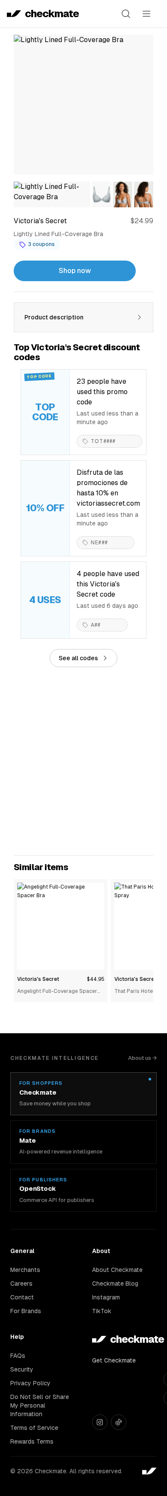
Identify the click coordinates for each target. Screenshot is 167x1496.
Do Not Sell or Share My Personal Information (39, 1405)
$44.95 (95, 979)
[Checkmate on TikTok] (118, 1422)
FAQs (17, 1355)
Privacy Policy (30, 1383)
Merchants (25, 1269)
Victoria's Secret (38, 979)
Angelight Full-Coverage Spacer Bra (57, 991)
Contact (22, 1297)
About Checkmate (117, 1269)
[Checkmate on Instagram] (99, 1422)
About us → (142, 1058)
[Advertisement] (83, 761)
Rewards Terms (32, 1441)
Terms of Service (34, 1427)
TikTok (101, 1311)
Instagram (106, 1297)
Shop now (75, 271)
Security (21, 1369)
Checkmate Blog (115, 1283)
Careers (21, 1283)
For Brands (25, 1311)
